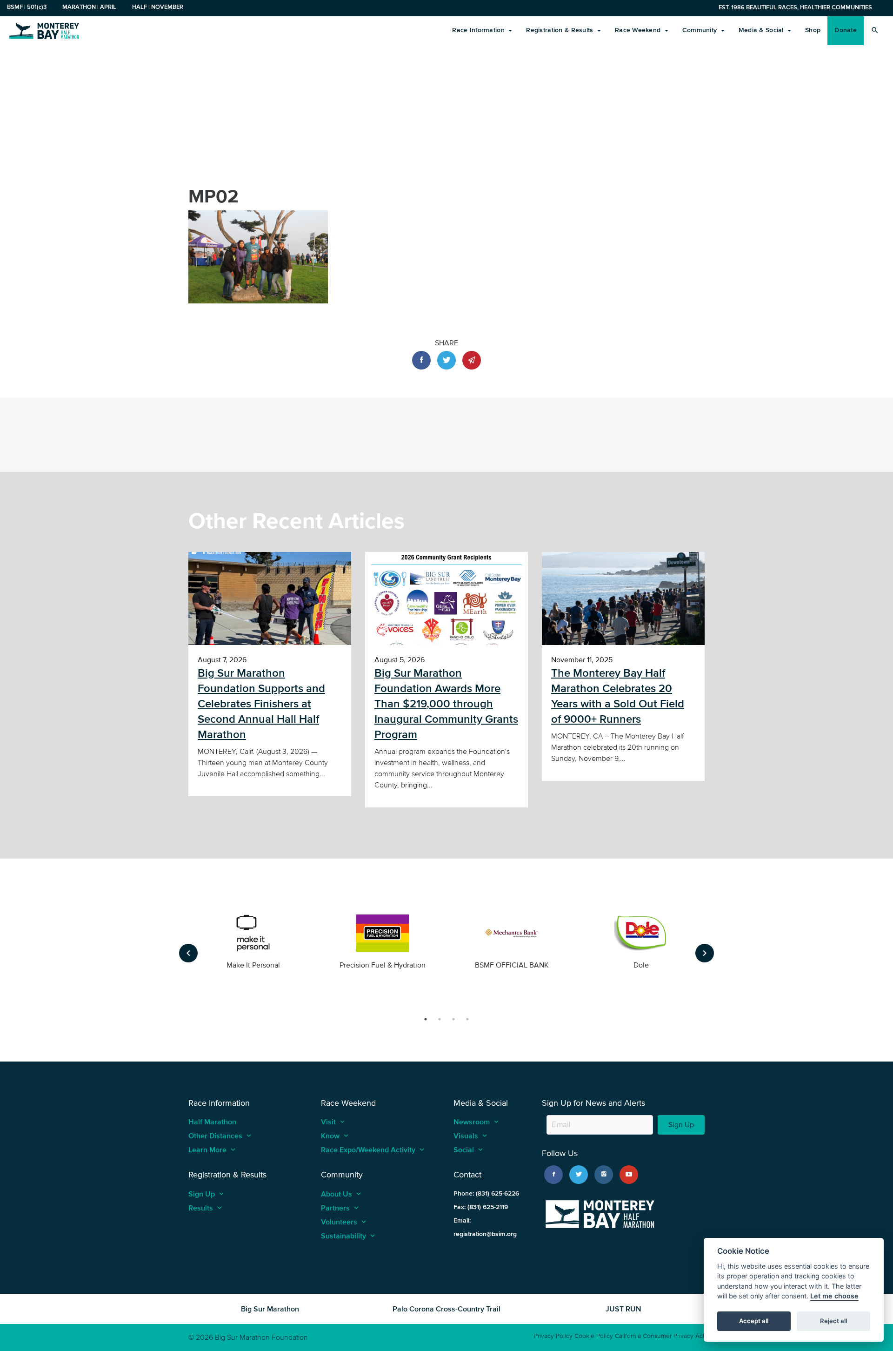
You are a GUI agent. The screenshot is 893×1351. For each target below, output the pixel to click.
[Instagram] (603, 1174)
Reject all (833, 1321)
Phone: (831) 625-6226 (486, 1193)
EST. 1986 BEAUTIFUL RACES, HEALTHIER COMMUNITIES (795, 7)
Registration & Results (560, 30)
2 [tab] (439, 1019)
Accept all (753, 1321)
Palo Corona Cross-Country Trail (446, 1308)
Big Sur (44, 30)
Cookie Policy (593, 1335)
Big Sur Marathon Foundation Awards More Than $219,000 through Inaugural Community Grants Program (446, 703)
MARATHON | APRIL (89, 6)
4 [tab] (467, 1019)
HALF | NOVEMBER (157, 6)
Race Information (479, 30)
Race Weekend (639, 30)
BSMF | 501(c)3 (27, 6)
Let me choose (834, 1296)
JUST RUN (623, 1308)
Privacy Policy (553, 1335)
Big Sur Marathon (270, 1308)
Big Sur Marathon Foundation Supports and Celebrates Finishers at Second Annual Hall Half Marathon (261, 703)
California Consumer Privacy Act (660, 1335)
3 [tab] (453, 1019)
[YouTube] (629, 1174)
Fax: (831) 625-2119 (480, 1206)
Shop (812, 30)
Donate (845, 30)
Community (700, 30)
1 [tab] (425, 1019)
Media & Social (762, 30)
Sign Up (681, 1125)
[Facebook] (553, 1174)
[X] (578, 1174)
